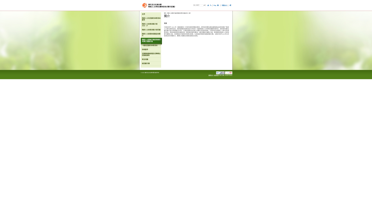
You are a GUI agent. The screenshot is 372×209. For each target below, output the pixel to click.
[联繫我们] (211, 5)
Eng (215, 5)
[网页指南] (208, 5)
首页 (165, 13)
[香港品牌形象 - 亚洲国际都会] (228, 74)
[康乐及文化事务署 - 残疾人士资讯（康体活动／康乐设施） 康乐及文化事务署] (165, 8)
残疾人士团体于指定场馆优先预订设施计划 (177, 13)
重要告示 (210, 75)
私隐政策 (216, 75)
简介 (190, 13)
